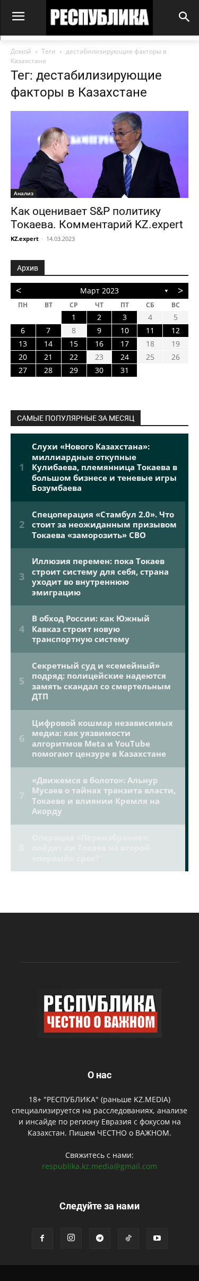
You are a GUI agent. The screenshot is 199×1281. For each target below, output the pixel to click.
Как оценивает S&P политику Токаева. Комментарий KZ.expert (97, 218)
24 (124, 357)
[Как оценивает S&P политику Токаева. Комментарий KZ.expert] (99, 154)
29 (74, 370)
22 (74, 357)
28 (48, 370)
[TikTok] (128, 1238)
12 (175, 330)
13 (23, 344)
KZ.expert (25, 239)
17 (124, 344)
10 (124, 330)
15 (74, 344)
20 (23, 357)
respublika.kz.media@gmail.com (99, 1166)
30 (99, 370)
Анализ (23, 193)
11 (150, 330)
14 (48, 344)
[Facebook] (42, 1238)
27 (23, 370)
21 (48, 357)
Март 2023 (99, 290)
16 (99, 344)
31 (124, 370)
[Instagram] (71, 1238)
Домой (21, 51)
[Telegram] (99, 1238)
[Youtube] (157, 1238)
